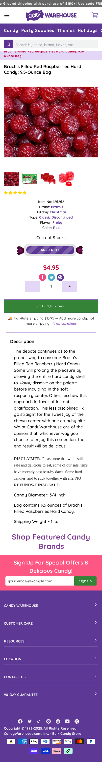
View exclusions (64, 323)
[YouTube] (67, 721)
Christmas (58, 212)
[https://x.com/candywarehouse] (77, 721)
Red (56, 227)
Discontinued (62, 217)
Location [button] (12, 659)
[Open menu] (11, 15)
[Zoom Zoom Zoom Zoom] (51, 122)
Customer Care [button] (18, 623)
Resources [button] (14, 641)
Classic (45, 217)
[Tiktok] (39, 721)
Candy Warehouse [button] (21, 605)
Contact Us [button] (15, 677)
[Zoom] (13, 159)
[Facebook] (20, 721)
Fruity (57, 222)
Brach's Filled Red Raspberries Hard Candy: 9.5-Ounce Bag (42, 69)
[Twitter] (29, 721)
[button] (11, 30)
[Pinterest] (48, 721)
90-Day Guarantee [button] (21, 694)
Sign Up (85, 581)
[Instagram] (58, 721)
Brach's (57, 207)
